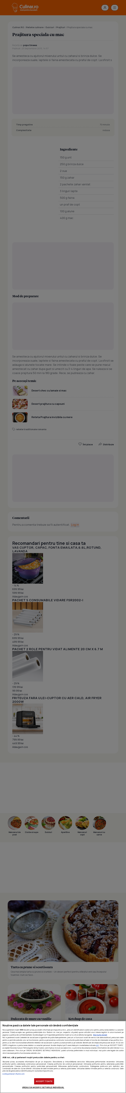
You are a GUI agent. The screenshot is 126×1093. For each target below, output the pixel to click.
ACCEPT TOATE (44, 1081)
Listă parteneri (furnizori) (13, 1074)
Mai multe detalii (100, 1035)
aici (97, 1045)
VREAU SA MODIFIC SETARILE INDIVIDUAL (43, 1087)
